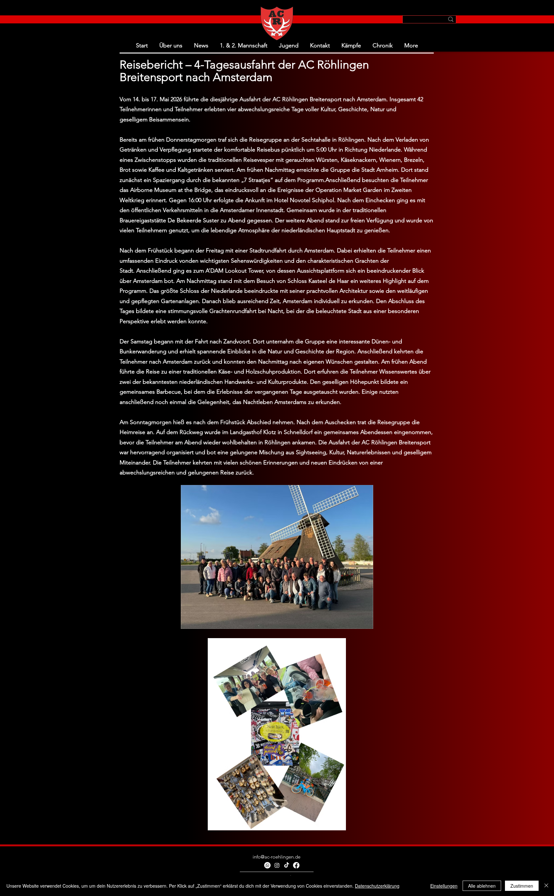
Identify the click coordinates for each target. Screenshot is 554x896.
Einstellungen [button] (443, 886)
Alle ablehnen (482, 886)
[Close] (546, 886)
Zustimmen (521, 886)
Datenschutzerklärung (377, 886)
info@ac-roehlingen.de (276, 857)
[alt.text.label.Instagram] (277, 865)
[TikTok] (286, 865)
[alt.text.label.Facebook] (296, 865)
